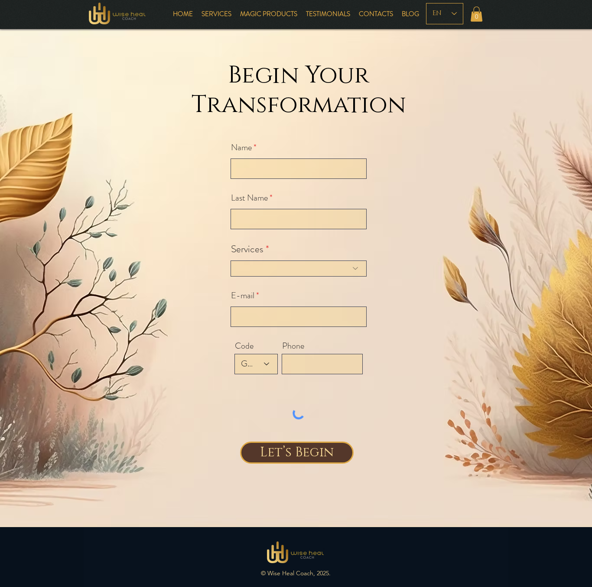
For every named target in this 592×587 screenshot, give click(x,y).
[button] (476, 14)
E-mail (242, 295)
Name (241, 147)
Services (247, 249)
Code (244, 346)
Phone (293, 346)
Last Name (249, 198)
